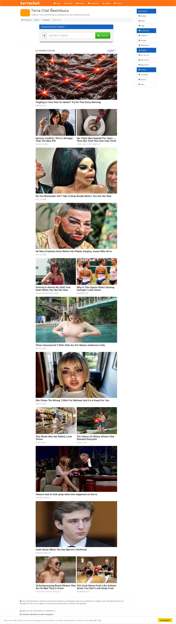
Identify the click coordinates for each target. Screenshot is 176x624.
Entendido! (165, 620)
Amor (142, 21)
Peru (142, 84)
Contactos (94, 3)
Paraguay (46, 20)
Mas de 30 (144, 60)
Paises (119, 3)
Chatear (81, 3)
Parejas (143, 40)
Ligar (142, 26)
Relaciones (144, 45)
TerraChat (27, 20)
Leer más (97, 620)
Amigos (143, 16)
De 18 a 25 (144, 55)
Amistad (69, 3)
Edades (107, 3)
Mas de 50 (144, 65)
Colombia (144, 74)
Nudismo (144, 35)
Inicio (58, 3)
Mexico (143, 79)
